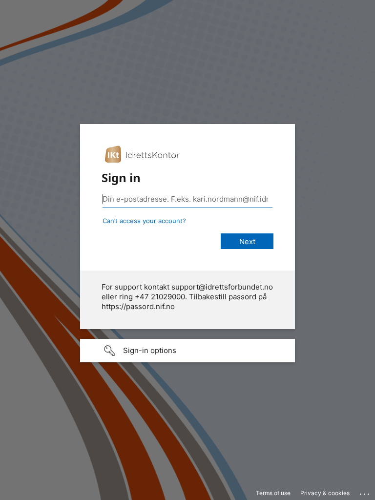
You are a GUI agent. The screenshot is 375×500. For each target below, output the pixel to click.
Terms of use (273, 493)
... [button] (365, 492)
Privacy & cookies (325, 493)
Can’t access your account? (144, 221)
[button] (187, 350)
